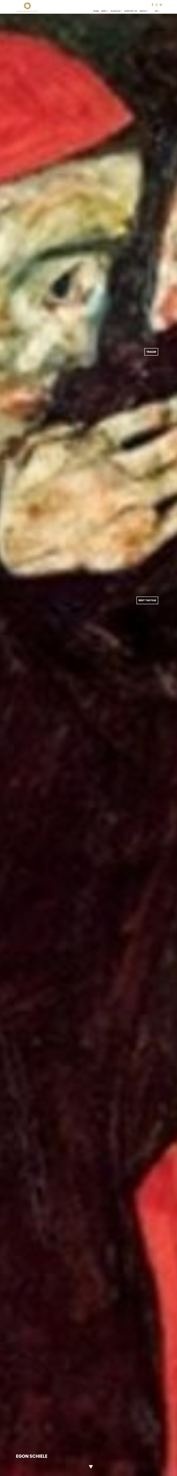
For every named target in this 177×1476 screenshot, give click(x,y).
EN (156, 11)
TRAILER (151, 351)
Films (96, 11)
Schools (115, 11)
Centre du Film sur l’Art (27, 11)
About (143, 11)
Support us (130, 11)
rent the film (147, 600)
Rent (104, 11)
